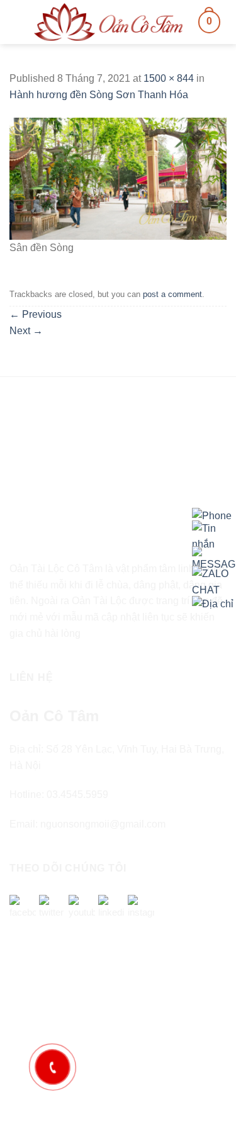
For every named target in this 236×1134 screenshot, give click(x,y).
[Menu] (17, 21)
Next (26, 330)
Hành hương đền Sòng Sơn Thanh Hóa (98, 94)
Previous (35, 314)
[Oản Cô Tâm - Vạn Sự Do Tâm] (108, 21)
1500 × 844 (168, 78)
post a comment (172, 294)
